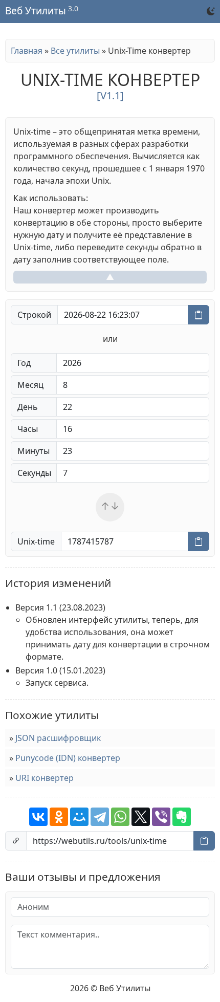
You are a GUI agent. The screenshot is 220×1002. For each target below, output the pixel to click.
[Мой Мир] (79, 817)
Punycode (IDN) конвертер (67, 758)
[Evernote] (181, 817)
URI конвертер (44, 777)
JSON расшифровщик (58, 738)
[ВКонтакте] (38, 817)
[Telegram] (100, 817)
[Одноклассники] (59, 817)
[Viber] (161, 817)
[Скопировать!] (198, 314)
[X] (140, 817)
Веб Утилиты (35, 11)
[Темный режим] (211, 11)
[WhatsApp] (120, 817)
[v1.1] (110, 95)
